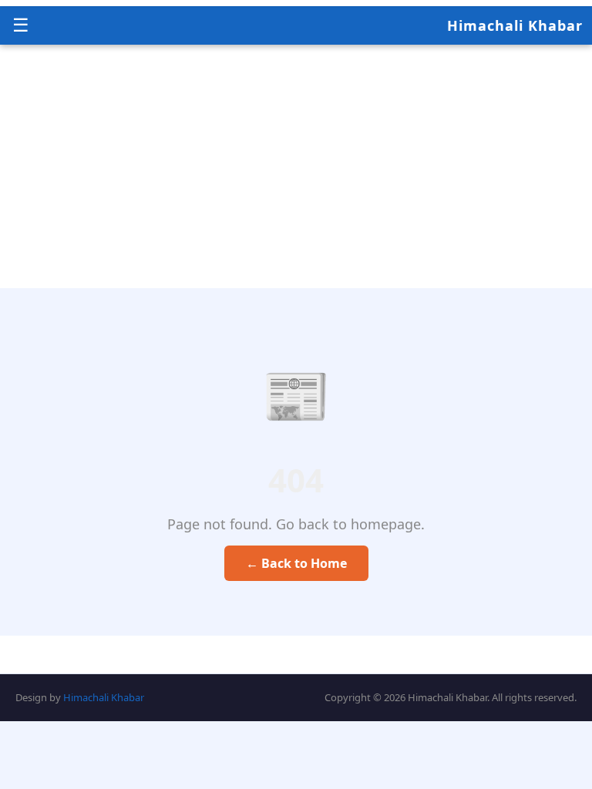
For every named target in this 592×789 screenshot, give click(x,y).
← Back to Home (296, 563)
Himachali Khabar (515, 25)
